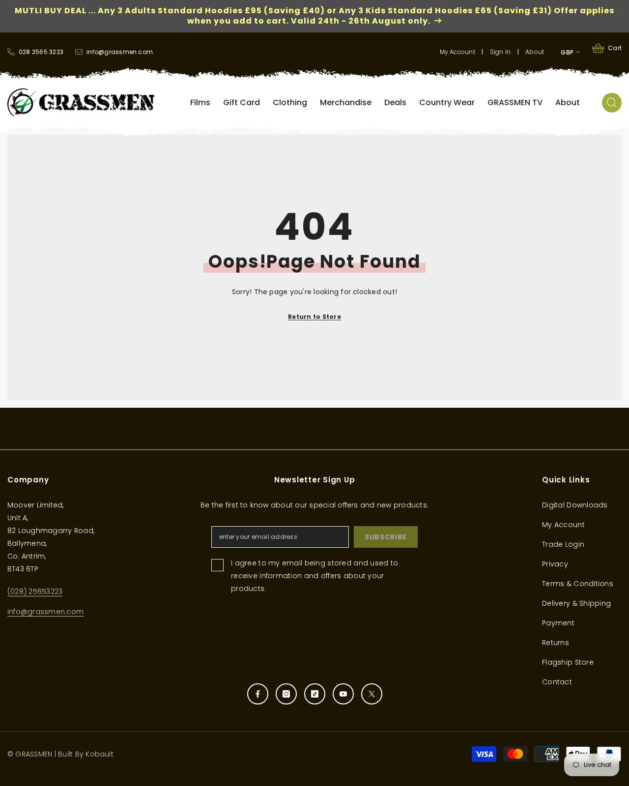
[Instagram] (286, 693)
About (534, 52)
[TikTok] (314, 693)
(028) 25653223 (34, 591)
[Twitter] (371, 693)
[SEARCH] (612, 102)
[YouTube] (343, 693)
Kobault (100, 754)
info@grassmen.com (45, 612)
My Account (457, 52)
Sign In (500, 52)
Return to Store (314, 316)
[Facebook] (257, 693)
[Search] (612, 102)
